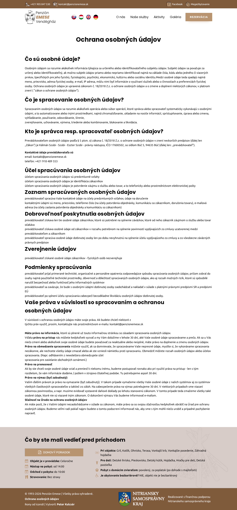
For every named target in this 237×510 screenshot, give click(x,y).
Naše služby (139, 17)
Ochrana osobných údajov (42, 498)
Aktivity (159, 17)
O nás (120, 17)
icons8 (40, 504)
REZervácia (199, 16)
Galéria (175, 17)
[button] (54, 452)
